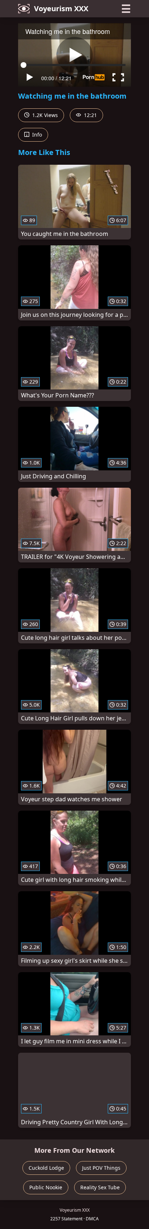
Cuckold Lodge (46, 1167)
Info (36, 134)
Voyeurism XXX (61, 8)
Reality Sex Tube (100, 1187)
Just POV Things (101, 1167)
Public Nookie (45, 1187)
